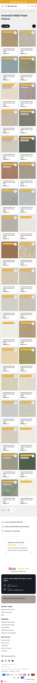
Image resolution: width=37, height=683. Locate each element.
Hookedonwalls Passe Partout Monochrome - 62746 (9, 288)
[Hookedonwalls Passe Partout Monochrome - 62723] (27, 250)
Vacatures (4, 651)
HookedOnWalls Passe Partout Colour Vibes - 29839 (9, 235)
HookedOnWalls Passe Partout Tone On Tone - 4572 (9, 473)
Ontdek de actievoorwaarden (18, 2)
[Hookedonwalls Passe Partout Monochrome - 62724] (9, 250)
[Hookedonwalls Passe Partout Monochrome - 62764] (9, 117)
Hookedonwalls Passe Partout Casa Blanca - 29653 (9, 420)
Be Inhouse (12, 664)
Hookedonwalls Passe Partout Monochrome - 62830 (9, 341)
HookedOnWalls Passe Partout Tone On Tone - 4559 (26, 473)
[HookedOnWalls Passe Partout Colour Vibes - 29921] (9, 197)
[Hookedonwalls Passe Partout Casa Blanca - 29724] (27, 382)
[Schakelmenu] (2, 6)
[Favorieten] (32, 6)
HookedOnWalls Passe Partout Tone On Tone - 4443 (26, 50)
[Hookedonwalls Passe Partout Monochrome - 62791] (27, 302)
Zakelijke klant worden (8, 622)
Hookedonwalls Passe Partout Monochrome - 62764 (9, 129)
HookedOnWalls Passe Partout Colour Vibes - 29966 (9, 76)
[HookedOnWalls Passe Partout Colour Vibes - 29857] (27, 197)
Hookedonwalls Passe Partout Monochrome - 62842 (26, 367)
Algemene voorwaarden (8, 633)
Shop (5, 11)
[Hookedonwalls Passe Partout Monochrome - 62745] (27, 276)
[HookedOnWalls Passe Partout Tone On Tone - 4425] (27, 91)
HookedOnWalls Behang (20, 11)
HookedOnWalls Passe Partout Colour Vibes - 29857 (26, 209)
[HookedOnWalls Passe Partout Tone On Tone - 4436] (9, 91)
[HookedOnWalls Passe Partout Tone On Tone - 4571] (27, 117)
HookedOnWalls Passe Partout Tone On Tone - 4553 (9, 500)
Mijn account (5, 643)
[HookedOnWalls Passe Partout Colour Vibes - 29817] (27, 64)
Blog (2, 615)
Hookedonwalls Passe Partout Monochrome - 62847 (9, 394)
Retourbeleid (5, 627)
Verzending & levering (7, 625)
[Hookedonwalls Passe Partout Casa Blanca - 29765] (9, 435)
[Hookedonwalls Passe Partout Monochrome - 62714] (27, 223)
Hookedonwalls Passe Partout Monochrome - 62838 (9, 367)
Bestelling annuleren (7, 630)
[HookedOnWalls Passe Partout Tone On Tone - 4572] (9, 461)
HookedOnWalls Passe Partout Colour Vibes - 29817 (26, 76)
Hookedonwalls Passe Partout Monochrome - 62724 (9, 262)
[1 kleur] (30, 26)
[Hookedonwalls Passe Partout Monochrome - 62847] (9, 382)
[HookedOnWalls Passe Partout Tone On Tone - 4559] (27, 461)
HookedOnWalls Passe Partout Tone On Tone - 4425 (26, 103)
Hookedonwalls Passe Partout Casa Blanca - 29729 (26, 447)
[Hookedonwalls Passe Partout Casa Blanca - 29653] (9, 408)
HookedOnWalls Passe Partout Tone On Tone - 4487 (26, 500)
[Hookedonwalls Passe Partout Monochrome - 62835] (27, 329)
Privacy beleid (4, 671)
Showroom (4, 645)
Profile (17, 671)
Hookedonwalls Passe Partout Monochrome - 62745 (26, 288)
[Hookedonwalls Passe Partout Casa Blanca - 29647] (27, 408)
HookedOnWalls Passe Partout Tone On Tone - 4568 (9, 156)
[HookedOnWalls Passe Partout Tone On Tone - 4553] (9, 488)
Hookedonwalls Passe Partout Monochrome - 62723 (26, 262)
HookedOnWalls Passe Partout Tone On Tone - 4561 (26, 156)
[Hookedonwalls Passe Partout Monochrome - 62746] (9, 276)
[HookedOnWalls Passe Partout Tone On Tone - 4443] (27, 38)
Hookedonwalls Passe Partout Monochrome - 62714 (26, 235)
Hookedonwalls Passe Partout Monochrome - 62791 (26, 314)
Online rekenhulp (6, 612)
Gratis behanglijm (8, 32)
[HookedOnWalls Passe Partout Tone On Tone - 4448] (27, 170)
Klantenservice (5, 640)
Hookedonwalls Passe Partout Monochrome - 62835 (26, 341)
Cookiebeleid (12, 671)
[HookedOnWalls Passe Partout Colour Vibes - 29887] (9, 38)
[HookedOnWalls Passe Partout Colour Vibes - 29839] (9, 223)
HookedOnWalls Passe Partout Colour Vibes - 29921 (9, 209)
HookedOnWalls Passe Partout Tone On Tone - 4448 (26, 182)
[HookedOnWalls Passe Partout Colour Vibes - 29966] (9, 64)
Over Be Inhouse (6, 648)
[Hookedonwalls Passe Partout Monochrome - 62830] (9, 329)
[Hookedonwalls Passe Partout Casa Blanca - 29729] (27, 435)
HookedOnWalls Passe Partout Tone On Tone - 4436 (9, 103)
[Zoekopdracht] (29, 6)
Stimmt (8, 666)
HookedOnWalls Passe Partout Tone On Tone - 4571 (26, 129)
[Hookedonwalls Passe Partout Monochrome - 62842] (27, 355)
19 (8, 510)
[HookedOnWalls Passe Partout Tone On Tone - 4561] (27, 144)
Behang (10, 11)
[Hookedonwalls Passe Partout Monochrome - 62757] (9, 302)
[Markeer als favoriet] (15, 33)
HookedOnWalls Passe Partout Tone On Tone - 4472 (9, 182)
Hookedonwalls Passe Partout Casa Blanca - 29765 (9, 447)
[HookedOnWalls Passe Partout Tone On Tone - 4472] (9, 170)
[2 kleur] (34, 26)
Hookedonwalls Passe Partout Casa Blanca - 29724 (26, 394)
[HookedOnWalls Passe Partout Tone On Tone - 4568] (9, 144)
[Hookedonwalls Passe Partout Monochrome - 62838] (9, 355)
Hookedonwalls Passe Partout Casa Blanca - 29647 (26, 420)
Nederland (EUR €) (9, 656)
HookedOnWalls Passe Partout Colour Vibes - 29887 (9, 50)
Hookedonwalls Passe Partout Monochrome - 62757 (9, 314)
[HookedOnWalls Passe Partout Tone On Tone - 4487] (27, 488)
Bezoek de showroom (7, 609)
